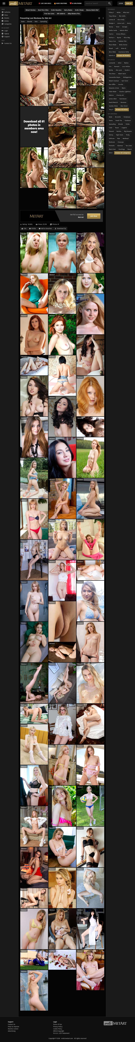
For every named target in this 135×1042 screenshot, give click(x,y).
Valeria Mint (124, 30)
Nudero (127, 70)
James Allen (113, 99)
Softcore (112, 138)
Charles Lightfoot (125, 92)
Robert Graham (114, 81)
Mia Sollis (122, 16)
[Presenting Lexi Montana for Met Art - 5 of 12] (62, 85)
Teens (111, 120)
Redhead (126, 138)
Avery (129, 23)
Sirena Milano (120, 34)
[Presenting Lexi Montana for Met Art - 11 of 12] (62, 188)
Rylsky (111, 70)
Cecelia (120, 84)
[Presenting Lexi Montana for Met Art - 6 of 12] (90, 106)
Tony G (111, 110)
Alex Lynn (119, 70)
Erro (110, 66)
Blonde (29, 21)
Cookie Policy (57, 1029)
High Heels (119, 135)
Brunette (118, 117)
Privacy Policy (57, 1027)
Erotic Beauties (56, 10)
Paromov (123, 102)
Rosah (111, 48)
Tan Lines (129, 146)
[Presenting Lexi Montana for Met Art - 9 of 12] (90, 147)
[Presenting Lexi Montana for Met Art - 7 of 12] (62, 116)
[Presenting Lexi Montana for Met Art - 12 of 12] (90, 188)
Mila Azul (126, 12)
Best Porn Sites (43, 10)
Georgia (124, 27)
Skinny (111, 135)
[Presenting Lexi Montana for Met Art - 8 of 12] (62, 147)
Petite (128, 124)
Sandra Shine (113, 106)
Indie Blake (112, 92)
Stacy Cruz (112, 41)
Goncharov (123, 99)
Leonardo (112, 63)
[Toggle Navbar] (4, 3)
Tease (117, 128)
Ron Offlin (112, 84)
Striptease (127, 117)
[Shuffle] (99, 18)
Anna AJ (123, 48)
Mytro (124, 88)
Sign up (129, 3)
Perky (128, 135)
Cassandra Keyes (114, 77)
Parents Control (13, 1029)
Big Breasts (128, 131)
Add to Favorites (46, 228)
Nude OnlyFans (60, 3)
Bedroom (112, 142)
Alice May (127, 38)
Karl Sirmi (125, 81)
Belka (119, 12)
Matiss (126, 63)
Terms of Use (57, 1024)
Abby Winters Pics (74, 14)
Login (121, 3)
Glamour (120, 146)
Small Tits (118, 120)
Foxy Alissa (112, 16)
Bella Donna (123, 45)
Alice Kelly (120, 20)
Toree (117, 27)
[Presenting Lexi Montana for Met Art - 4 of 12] (34, 85)
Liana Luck (120, 23)
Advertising (11, 1031)
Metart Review (30, 10)
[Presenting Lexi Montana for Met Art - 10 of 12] (34, 167)
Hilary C (111, 12)
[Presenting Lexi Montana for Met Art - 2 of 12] (62, 44)
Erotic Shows (79, 10)
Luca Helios (126, 66)
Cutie (110, 128)
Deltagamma (127, 77)
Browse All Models (123, 55)
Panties (118, 131)
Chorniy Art (120, 95)
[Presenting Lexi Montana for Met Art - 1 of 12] (34, 44)
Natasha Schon (114, 88)
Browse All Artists (122, 110)
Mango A (112, 23)
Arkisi (120, 63)
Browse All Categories (122, 153)
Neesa (111, 27)
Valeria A (112, 55)
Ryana (119, 38)
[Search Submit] (109, 3)
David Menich (113, 102)
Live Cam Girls (46, 3)
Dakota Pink (122, 41)
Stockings (121, 149)
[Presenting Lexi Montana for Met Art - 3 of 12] (90, 65)
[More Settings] (103, 18)
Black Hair (112, 149)
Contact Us (11, 1024)
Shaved (111, 131)
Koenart (116, 66)
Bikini (111, 153)
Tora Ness (112, 74)
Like (25, 228)
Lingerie (124, 128)
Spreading (43, 21)
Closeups (121, 142)
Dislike (33, 228)
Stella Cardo (113, 30)
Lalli (117, 48)
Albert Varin (122, 74)
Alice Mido (112, 52)
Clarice (111, 34)
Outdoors (128, 120)
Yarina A (111, 38)
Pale (36, 21)
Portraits (112, 146)
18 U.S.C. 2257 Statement (61, 1033)
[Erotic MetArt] (21, 3)
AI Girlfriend (76, 3)
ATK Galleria (61, 14)
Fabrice (111, 95)
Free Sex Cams (49, 14)
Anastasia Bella (123, 52)
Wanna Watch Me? (92, 10)
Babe (23, 21)
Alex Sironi (124, 106)
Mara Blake (112, 45)
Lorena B (112, 20)
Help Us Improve (13, 1027)
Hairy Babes (68, 10)
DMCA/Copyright (58, 1031)
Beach (130, 149)
